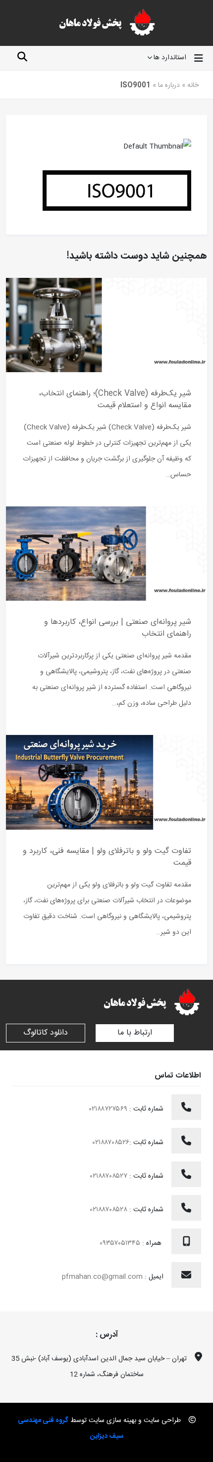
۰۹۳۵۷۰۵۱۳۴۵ (121, 1243)
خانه (193, 85)
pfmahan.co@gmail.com (102, 1277)
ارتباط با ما (134, 1032)
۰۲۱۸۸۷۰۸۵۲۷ (109, 1176)
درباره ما (169, 85)
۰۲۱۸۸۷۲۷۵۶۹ (109, 1109)
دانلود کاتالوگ (45, 1032)
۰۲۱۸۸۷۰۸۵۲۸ (109, 1210)
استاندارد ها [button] (170, 58)
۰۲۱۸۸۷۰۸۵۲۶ (111, 1143)
